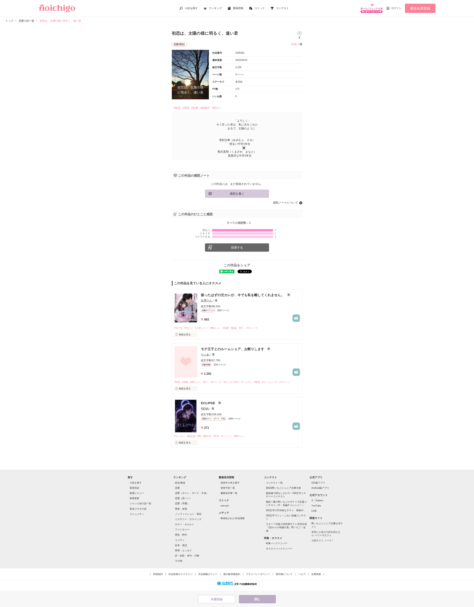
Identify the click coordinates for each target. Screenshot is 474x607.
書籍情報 (238, 8)
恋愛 (177, 488)
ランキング (215, 8)
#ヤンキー (179, 436)
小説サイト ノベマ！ (322, 540)
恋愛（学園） (182, 503)
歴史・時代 (181, 534)
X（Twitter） (318, 500)
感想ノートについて (285, 202)
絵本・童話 (181, 545)
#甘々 (242, 328)
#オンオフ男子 (231, 382)
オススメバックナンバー (279, 548)
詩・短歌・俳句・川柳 (187, 555)
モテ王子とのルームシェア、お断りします (233, 349)
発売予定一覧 (228, 488)
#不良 (216, 436)
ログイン (396, 8)
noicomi (225, 505)
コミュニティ (137, 514)
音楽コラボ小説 (138, 508)
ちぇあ (205, 354)
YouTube (316, 505)
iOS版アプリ (318, 482)
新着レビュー (137, 493)
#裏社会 (207, 436)
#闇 (199, 436)
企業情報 (316, 574)
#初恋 (177, 107)
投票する (237, 247)
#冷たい (188, 328)
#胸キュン (215, 328)
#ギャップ (252, 328)
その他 (178, 560)
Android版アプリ (320, 488)
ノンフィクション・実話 (188, 514)
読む (257, 599)
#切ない (217, 107)
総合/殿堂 (180, 482)
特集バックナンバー (277, 543)
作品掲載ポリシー (208, 574)
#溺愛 (226, 328)
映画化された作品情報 (233, 518)
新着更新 (134, 498)
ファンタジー (182, 529)
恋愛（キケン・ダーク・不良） (192, 493)
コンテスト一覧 (274, 482)
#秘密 (257, 382)
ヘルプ (302, 574)
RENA (205, 408)
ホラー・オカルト (184, 524)
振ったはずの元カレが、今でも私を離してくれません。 (243, 295)
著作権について (284, 574)
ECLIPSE (208, 403)
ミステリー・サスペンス (188, 519)
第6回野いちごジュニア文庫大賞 (283, 488)
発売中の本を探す (230, 482)
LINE (314, 510)
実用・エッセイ (183, 550)
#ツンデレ (246, 382)
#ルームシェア (270, 382)
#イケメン (284, 382)
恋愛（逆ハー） (183, 498)
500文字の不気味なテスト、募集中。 (286, 510)
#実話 (185, 107)
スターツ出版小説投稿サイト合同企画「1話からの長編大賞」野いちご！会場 (286, 527)
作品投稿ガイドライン (180, 574)
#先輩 (194, 107)
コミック (259, 8)
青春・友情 (181, 508)
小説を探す (191, 8)
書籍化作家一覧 (229, 493)
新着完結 (134, 488)
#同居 (177, 382)
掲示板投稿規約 (231, 574)
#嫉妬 (234, 328)
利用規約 (158, 574)
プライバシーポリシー (258, 574)
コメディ (180, 540)
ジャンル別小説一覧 (140, 503)
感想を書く (237, 193)
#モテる (178, 328)
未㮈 (294, 44)
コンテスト (282, 8)
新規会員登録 (420, 8)
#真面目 (205, 107)
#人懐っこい (201, 328)
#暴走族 (191, 436)
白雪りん (206, 300)
